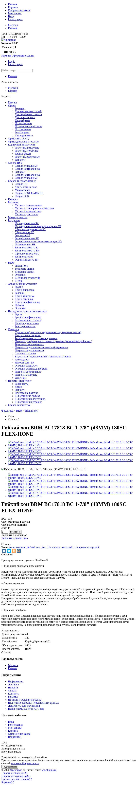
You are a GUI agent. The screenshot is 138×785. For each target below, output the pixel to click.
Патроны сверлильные (28, 371)
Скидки (12, 102)
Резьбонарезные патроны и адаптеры (36, 338)
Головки (19, 292)
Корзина (13, 7)
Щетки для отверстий (27, 277)
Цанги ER (20, 377)
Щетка (18, 280)
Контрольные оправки (28, 335)
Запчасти (20, 159)
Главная (12, 4)
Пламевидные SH (25, 244)
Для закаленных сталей (28, 111)
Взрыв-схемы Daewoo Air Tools (26, 708)
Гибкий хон (21, 265)
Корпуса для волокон (27, 323)
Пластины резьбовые (27, 147)
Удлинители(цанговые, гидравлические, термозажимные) (48, 332)
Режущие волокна (25, 326)
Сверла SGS (22, 196)
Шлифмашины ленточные (30, 398)
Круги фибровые (24, 289)
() (14, 773)
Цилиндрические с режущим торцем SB (38, 226)
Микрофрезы (22, 120)
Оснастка (20, 308)
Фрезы (12, 105)
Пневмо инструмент (19, 380)
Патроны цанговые (26, 374)
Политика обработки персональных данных (33, 702)
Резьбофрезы (22, 132)
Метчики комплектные (28, 211)
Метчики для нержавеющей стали (34, 208)
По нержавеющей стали (28, 126)
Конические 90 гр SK (27, 250)
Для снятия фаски (25, 117)
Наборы (19, 305)
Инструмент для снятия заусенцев (27, 311)
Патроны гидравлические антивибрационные (41, 347)
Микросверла (22, 190)
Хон (43, 547)
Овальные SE (22, 235)
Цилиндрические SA (27, 223)
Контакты (13, 693)
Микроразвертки (17, 217)
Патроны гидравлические (29, 350)
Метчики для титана (26, 214)
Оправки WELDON (26, 365)
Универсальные (24, 135)
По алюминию (23, 123)
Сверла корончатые (19, 405)
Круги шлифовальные (27, 302)
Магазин (13, 25)
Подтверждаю (10, 766)
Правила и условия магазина (24, 699)
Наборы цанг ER (24, 362)
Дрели (18, 386)
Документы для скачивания (24, 705)
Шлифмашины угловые (28, 401)
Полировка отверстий (86, 547)
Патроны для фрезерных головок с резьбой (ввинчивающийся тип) (53, 341)
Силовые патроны (25, 353)
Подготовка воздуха (26, 392)
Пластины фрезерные (27, 156)
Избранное (14, 736)
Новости (13, 687)
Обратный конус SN (26, 259)
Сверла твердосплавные (22, 180)
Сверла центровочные (27, 168)
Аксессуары (22, 359)
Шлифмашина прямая (27, 395)
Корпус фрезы (23, 153)
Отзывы (12, 419)
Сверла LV (21, 183)
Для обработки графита (28, 114)
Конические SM (24, 256)
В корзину (15, 532)
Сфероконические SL (27, 253)
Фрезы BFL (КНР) (18, 138)
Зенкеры (20, 171)
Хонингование (16, 547)
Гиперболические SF (27, 238)
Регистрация (15, 19)
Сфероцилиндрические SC (30, 229)
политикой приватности (25, 763)
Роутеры (19, 108)
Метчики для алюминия (28, 205)
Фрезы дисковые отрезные (23, 141)
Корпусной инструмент (21, 144)
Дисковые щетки (24, 271)
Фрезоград (7, 410)
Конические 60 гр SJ (26, 247)
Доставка (13, 684)
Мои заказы (15, 13)
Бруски (19, 286)
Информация (15, 681)
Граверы (13, 199)
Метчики (13, 202)
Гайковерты (21, 383)
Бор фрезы (14, 220)
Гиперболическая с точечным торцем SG (38, 241)
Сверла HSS (15, 162)
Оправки (20, 274)
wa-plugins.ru (49, 770)
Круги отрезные (24, 299)
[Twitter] (9, 551)
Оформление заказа (19, 10)
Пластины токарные (26, 150)
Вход (11, 16)
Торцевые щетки (24, 268)
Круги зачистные (24, 296)
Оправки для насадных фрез (31, 368)
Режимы (13, 696)
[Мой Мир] (19, 551)
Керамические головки (28, 320)
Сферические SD (24, 232)
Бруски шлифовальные (28, 317)
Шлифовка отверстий (59, 547)
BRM (11, 262)
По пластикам (23, 129)
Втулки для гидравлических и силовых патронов (43, 356)
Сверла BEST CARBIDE (29, 193)
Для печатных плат (26, 187)
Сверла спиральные (26, 165)
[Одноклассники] (14, 551)
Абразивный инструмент (22, 283)
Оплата (12, 690)
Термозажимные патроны (29, 344)
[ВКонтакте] (4, 551)
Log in (11, 61)
